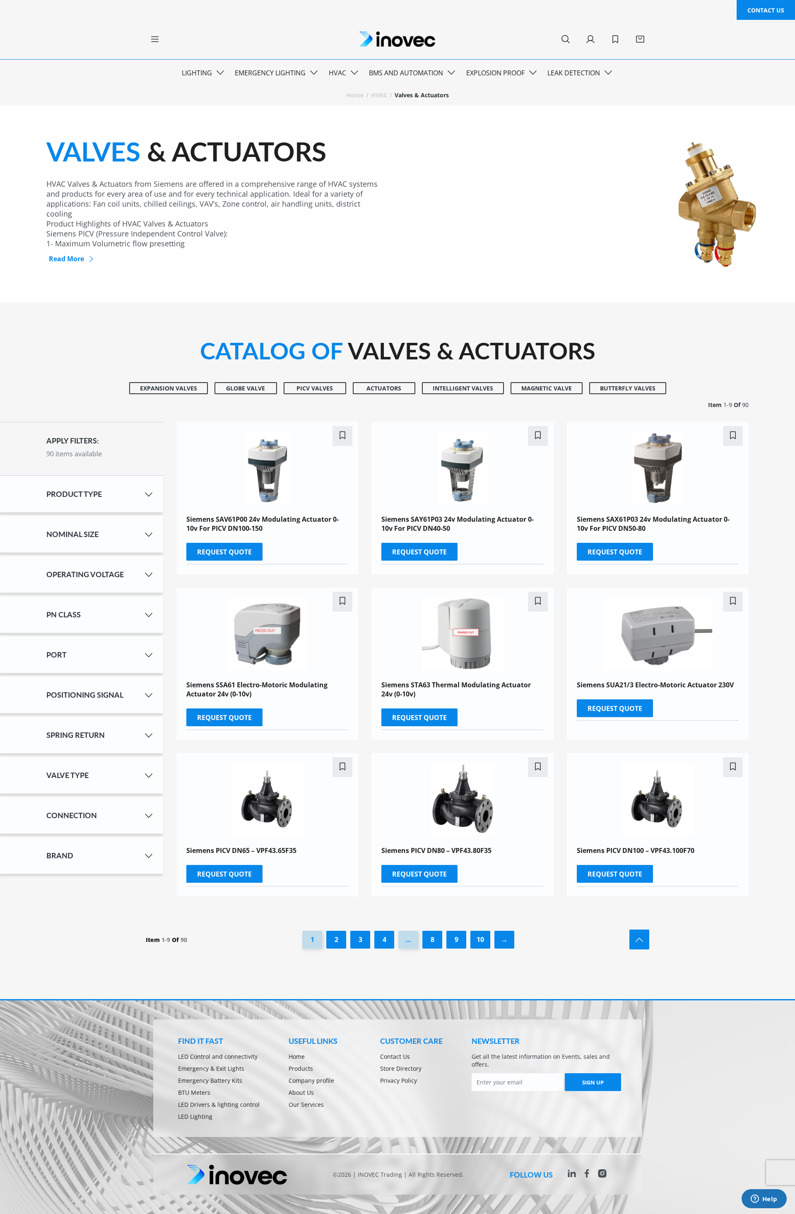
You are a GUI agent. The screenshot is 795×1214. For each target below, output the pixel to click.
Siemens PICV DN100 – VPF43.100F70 (635, 850)
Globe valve (245, 388)
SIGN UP (593, 1082)
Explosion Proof (495, 72)
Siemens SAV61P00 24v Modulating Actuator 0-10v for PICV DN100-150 (262, 524)
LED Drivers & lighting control (219, 1104)
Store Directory (401, 1068)
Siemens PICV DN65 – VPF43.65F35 (241, 850)
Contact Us (765, 10)
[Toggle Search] (565, 39)
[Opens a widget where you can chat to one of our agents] (764, 1199)
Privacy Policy (398, 1080)
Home (355, 95)
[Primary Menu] (155, 39)
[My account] (590, 39)
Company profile (311, 1080)
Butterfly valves (627, 388)
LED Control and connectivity (218, 1056)
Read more (66, 258)
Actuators (383, 388)
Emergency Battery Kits (210, 1080)
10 (480, 939)
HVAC (337, 72)
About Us (301, 1092)
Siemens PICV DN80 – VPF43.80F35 (436, 850)
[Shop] (640, 39)
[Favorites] (615, 39)
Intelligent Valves (463, 388)
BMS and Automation (406, 72)
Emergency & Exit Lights (211, 1068)
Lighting (197, 72)
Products (301, 1068)
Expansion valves (168, 388)
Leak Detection (573, 72)
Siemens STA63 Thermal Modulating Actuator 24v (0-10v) (456, 689)
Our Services (306, 1104)
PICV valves (314, 388)
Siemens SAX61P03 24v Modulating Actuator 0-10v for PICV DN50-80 (653, 524)
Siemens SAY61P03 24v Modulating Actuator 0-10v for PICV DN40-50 (457, 524)
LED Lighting (195, 1116)
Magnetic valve (546, 388)
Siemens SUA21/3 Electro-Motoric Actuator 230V (655, 684)
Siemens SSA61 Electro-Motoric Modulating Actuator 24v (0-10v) (257, 689)
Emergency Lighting (270, 72)
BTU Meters (194, 1092)
